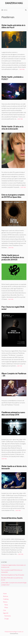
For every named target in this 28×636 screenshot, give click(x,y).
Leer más (21, 69)
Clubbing (5, 599)
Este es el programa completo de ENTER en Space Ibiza (13, 196)
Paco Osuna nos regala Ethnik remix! (13, 308)
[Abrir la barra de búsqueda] (26, 10)
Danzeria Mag (14, 3)
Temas (6, 605)
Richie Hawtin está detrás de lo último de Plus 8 (13, 26)
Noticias (5, 596)
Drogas (6, 618)
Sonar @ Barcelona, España (12, 518)
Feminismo (7, 616)
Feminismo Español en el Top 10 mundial (12, 575)
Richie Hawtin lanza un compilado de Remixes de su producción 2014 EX (13, 257)
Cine (4, 610)
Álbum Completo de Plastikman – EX (14, 374)
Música (5, 602)
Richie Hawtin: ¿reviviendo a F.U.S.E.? (12, 78)
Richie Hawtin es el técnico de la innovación (14, 467)
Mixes (6, 607)
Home (5, 593)
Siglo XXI (5, 613)
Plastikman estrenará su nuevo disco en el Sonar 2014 (13, 413)
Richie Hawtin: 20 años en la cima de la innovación (12, 127)
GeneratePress (14, 633)
